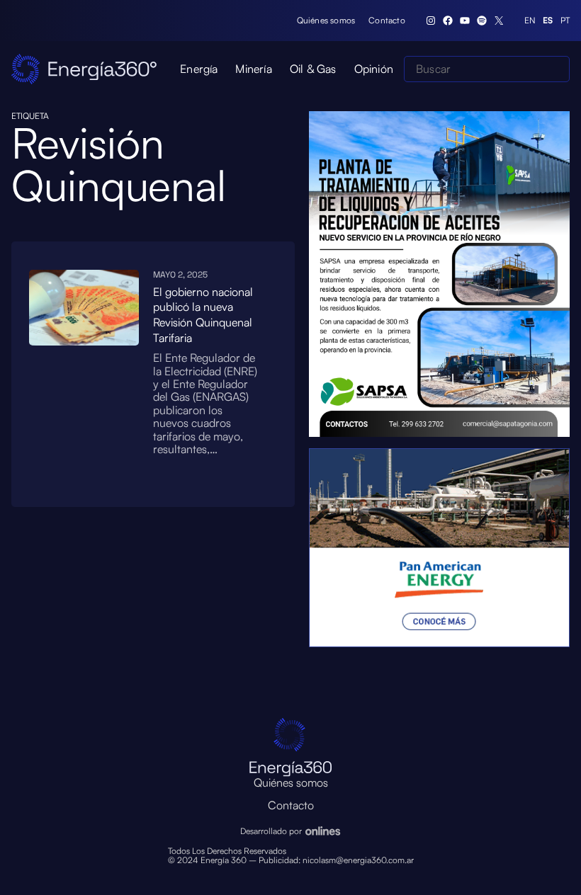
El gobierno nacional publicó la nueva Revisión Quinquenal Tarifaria (203, 315)
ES (548, 20)
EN (530, 20)
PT (565, 20)
